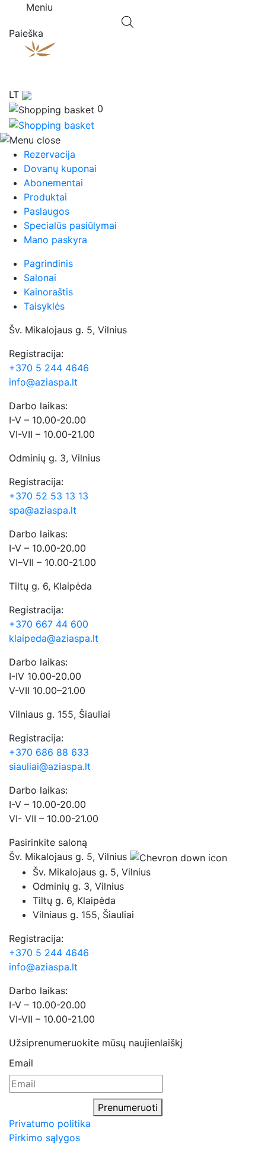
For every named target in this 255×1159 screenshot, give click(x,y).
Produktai (45, 197)
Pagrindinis (48, 263)
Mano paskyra (55, 240)
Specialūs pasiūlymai (70, 225)
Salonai (40, 278)
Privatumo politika (50, 1123)
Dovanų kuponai (60, 168)
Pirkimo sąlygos (44, 1138)
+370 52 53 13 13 (48, 496)
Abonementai (53, 183)
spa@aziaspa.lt (42, 510)
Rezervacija (49, 154)
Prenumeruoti (128, 1107)
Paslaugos (46, 211)
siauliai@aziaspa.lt (50, 766)
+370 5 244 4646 (49, 368)
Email (21, 1063)
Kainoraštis (48, 292)
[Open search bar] (127, 20)
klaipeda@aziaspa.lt (53, 638)
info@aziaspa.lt (43, 382)
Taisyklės (44, 306)
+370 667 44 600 (48, 624)
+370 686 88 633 (49, 752)
